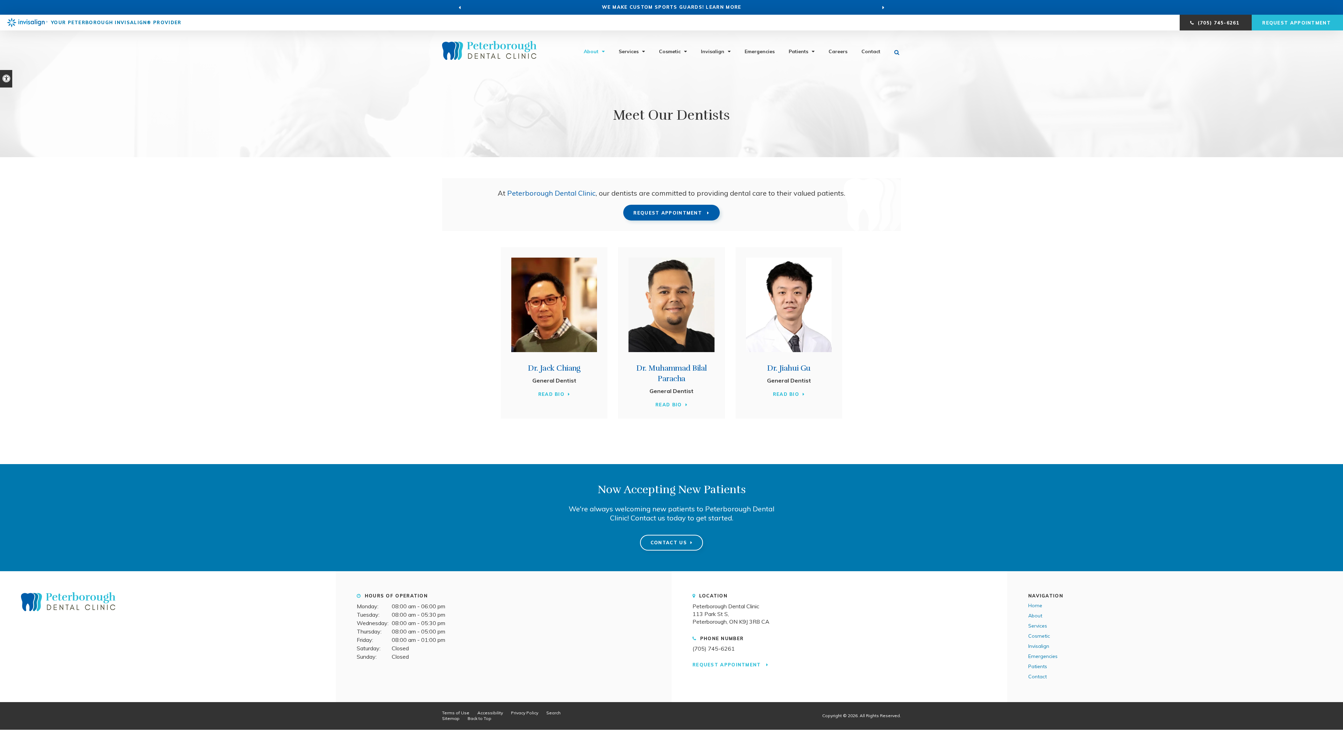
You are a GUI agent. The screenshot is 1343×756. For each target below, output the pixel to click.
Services (629, 51)
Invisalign (712, 51)
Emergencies (760, 51)
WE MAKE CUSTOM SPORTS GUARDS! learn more (671, 7)
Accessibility (490, 712)
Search (553, 712)
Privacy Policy (524, 712)
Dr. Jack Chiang (554, 368)
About (591, 51)
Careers (838, 51)
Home (1035, 605)
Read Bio (551, 394)
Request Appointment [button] (1297, 23)
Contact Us (669, 542)
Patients (798, 51)
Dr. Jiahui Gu (789, 368)
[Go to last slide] (460, 7)
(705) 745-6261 (713, 648)
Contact (870, 51)
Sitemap (451, 718)
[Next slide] (883, 7)
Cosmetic (670, 51)
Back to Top (479, 718)
